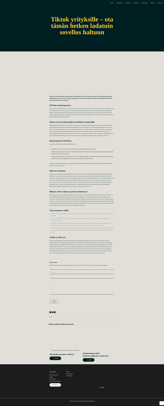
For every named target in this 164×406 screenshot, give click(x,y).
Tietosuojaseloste (69, 373)
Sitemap (67, 371)
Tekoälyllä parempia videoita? (61, 354)
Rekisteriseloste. (91, 401)
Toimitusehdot (69, 375)
